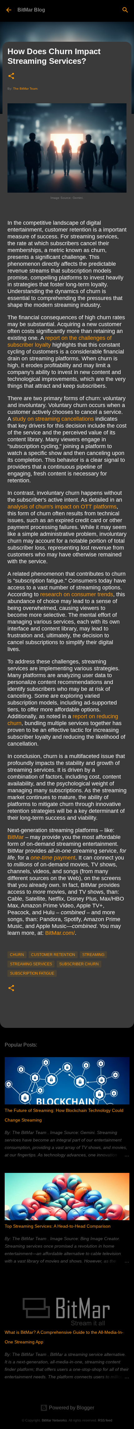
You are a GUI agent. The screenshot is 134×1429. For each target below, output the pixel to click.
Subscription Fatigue (32, 973)
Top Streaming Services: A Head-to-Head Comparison (58, 1226)
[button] (11, 76)
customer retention (53, 955)
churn (17, 955)
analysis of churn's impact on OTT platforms (62, 507)
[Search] (125, 9)
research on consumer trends (76, 594)
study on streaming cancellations (53, 419)
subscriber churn (79, 964)
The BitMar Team (25, 88)
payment (53, 858)
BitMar (15, 837)
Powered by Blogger (71, 1407)
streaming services (31, 964)
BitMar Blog (31, 9)
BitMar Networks (54, 1420)
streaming (93, 955)
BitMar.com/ (60, 933)
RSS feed (105, 1420)
